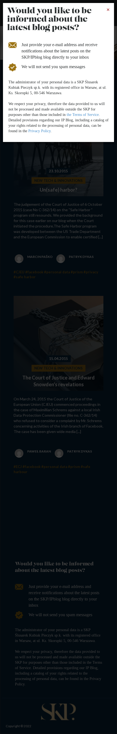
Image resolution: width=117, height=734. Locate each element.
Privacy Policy (39, 131)
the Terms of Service (83, 115)
